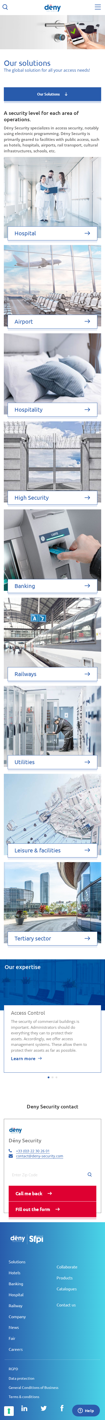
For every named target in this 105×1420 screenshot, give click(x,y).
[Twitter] (44, 1408)
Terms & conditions (24, 1397)
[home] (52, 7)
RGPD (13, 1369)
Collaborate (67, 1267)
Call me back (29, 1193)
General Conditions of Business (33, 1388)
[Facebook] (61, 1408)
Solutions (17, 1261)
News (14, 1327)
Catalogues (67, 1289)
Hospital (16, 1294)
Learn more (23, 1058)
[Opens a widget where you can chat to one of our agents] (86, 1411)
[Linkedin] (24, 1408)
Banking (16, 1283)
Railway (15, 1305)
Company (17, 1316)
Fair (12, 1338)
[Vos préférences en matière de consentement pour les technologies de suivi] (9, 1411)
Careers (16, 1349)
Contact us (66, 1305)
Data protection (21, 1378)
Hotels (14, 1272)
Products (65, 1278)
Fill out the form (33, 1209)
